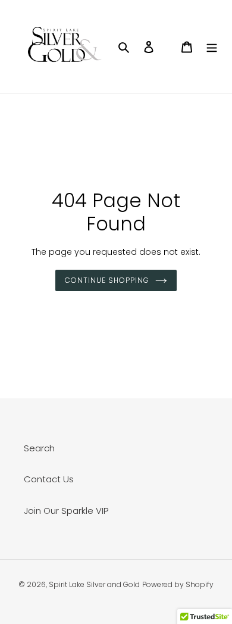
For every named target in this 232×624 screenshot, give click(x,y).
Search (39, 448)
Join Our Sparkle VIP (66, 510)
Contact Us (49, 479)
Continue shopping (107, 280)
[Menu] (211, 47)
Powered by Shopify (178, 584)
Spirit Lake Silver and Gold (94, 584)
